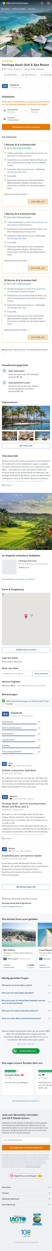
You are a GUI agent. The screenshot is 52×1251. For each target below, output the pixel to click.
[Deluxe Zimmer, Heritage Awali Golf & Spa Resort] (26, 436)
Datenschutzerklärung (33, 1167)
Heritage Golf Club (18, 172)
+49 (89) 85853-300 (27, 1051)
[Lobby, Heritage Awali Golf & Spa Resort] (9, 436)
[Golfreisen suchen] (42, 3)
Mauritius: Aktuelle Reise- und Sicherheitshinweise (26, 349)
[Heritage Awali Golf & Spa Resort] (26, 418)
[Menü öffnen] (48, 3)
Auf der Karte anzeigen (34, 69)
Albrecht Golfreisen (17, 3)
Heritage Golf (29, 162)
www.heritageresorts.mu (12, 906)
